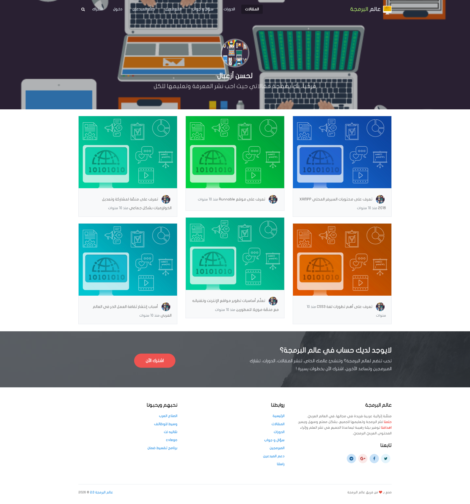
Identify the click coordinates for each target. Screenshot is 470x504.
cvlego (171, 440)
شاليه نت (170, 432)
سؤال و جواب (203, 9)
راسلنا (281, 464)
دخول (117, 9)
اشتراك (97, 9)
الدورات (229, 9)
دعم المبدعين (143, 9)
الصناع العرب (168, 416)
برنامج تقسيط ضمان (162, 448)
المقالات (252, 9)
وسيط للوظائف (165, 424)
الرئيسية (279, 416)
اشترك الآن (155, 360)
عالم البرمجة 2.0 (101, 492)
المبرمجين (173, 9)
